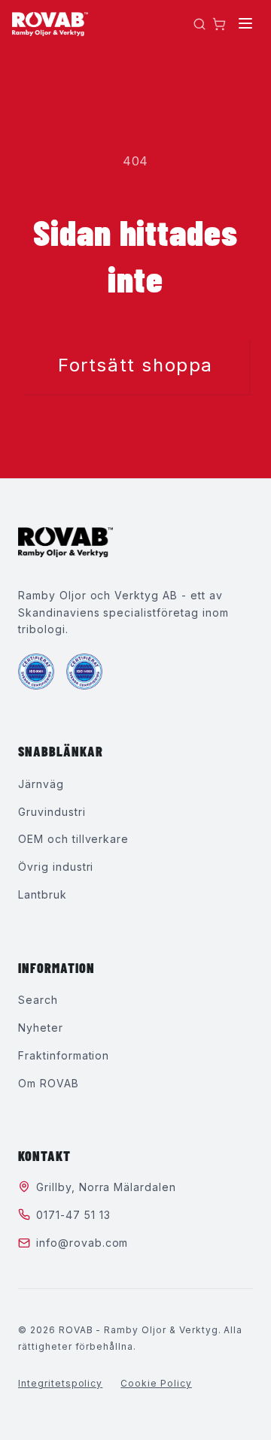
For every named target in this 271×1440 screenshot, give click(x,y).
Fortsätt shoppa (135, 365)
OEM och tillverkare (73, 838)
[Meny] (245, 24)
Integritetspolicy (60, 1383)
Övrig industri (55, 866)
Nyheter (40, 1027)
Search (38, 999)
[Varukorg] (219, 24)
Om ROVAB (48, 1083)
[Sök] (199, 24)
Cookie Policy (155, 1383)
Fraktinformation (63, 1055)
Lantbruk (42, 894)
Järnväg (41, 784)
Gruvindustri (52, 811)
